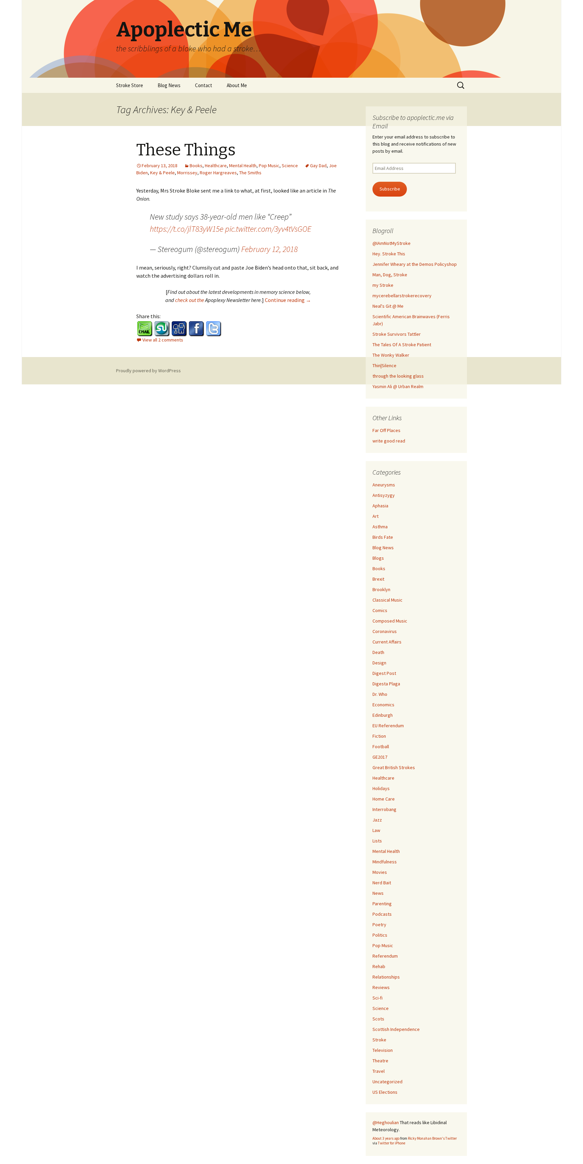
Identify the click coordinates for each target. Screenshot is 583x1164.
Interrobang (384, 809)
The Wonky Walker (390, 355)
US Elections (384, 1092)
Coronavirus (384, 631)
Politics (379, 935)
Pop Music (269, 165)
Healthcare (216, 165)
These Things (185, 150)
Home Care (383, 799)
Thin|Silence (384, 365)
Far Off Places (386, 430)
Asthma (380, 527)
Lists (377, 841)
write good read (388, 441)
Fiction (379, 736)
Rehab (378, 966)
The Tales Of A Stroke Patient (401, 344)
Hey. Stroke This (388, 254)
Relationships (386, 977)
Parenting (382, 904)
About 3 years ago (385, 1138)
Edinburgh (382, 715)
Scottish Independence (396, 1029)
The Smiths (250, 173)
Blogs (378, 558)
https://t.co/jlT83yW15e (186, 229)
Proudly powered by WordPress (148, 371)
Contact (203, 85)
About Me (237, 85)
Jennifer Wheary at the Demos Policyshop (414, 264)
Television (382, 1050)
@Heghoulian (385, 1122)
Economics (383, 705)
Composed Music (389, 621)
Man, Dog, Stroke (389, 275)
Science (290, 165)
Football (380, 746)
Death (378, 652)
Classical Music (387, 600)
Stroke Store (129, 85)
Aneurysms (383, 485)
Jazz (377, 820)
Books (196, 165)
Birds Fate (382, 537)
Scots (378, 1019)
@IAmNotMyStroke (391, 243)
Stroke (379, 1040)
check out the (190, 300)
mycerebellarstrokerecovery (402, 296)
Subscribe (390, 189)
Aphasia (380, 506)
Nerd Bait (381, 883)
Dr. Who (379, 694)
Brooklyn (381, 589)
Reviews (381, 987)
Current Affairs (386, 642)
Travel (378, 1071)
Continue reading (288, 300)
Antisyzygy (383, 495)
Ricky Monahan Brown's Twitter (432, 1138)
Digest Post (384, 673)
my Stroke (382, 285)
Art (375, 516)
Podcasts (382, 914)
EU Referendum (388, 726)
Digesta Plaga (386, 684)
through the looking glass (398, 376)
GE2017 (379, 757)
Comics (379, 610)
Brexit (378, 579)
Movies (379, 872)
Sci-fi (377, 998)
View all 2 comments (162, 340)
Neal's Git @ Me (388, 306)
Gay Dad (318, 165)
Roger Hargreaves (218, 173)
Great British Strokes (393, 767)
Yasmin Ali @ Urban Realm (397, 386)
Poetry (379, 924)
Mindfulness (384, 862)
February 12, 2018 (269, 249)
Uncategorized (387, 1082)
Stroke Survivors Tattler (396, 334)
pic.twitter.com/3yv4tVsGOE (268, 229)
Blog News (169, 85)
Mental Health (242, 165)
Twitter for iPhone (391, 1143)
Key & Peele (162, 173)
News (378, 893)
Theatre (380, 1061)
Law (376, 830)
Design (379, 663)
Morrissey (187, 173)
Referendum (385, 956)
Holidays (381, 788)
